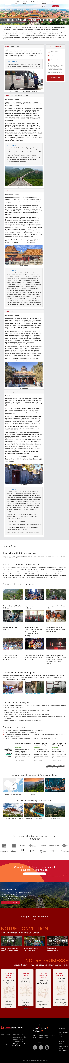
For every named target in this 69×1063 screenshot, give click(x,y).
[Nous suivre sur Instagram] (47, 1049)
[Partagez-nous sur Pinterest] (41, 1049)
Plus (16, 758)
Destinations (34, 1)
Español (53, 1035)
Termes (60, 1043)
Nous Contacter (62, 1050)
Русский (40, 1037)
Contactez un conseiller (10, 902)
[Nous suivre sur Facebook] (35, 1049)
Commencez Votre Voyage (34, 874)
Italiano (35, 1037)
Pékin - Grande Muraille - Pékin (17, 95)
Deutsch (40, 1035)
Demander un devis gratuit (56, 78)
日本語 (46, 1037)
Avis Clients (61, 1037)
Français (46, 1035)
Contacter (55, 6)
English (34, 1035)
